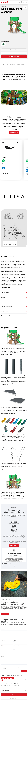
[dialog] (14, 392)
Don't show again (14, 698)
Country (2, 688)
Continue (14, 694)
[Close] (25, 680)
